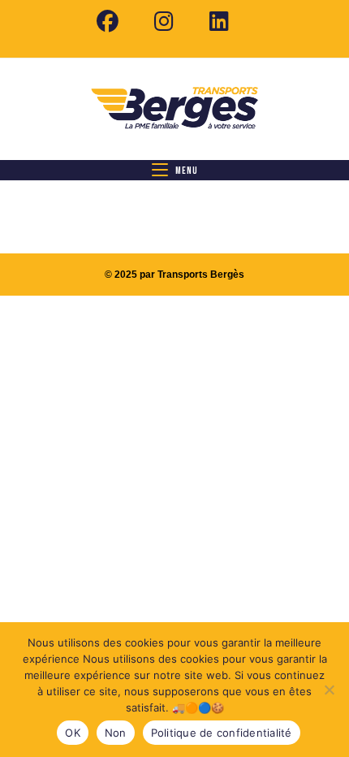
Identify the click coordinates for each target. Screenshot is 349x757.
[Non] (329, 689)
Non (116, 732)
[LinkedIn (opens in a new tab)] (210, 21)
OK (72, 732)
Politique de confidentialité (221, 732)
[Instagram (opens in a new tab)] (164, 21)
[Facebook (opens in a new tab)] (107, 21)
